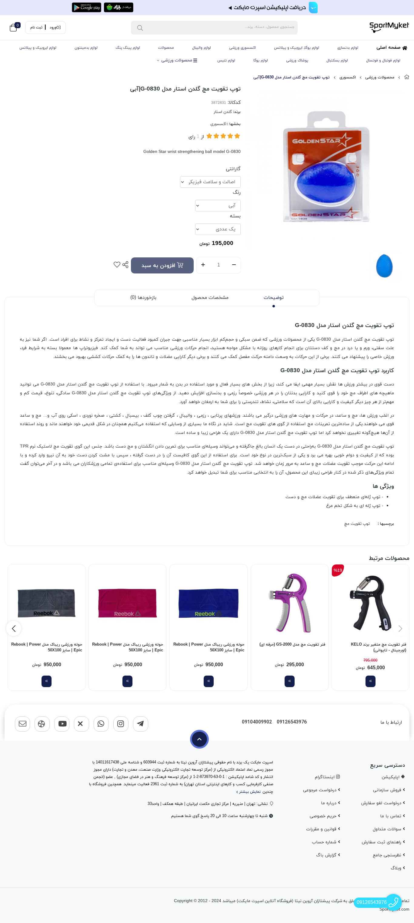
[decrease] (234, 265)
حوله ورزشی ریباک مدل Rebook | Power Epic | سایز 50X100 (208, 647)
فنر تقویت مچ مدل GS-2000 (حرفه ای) (292, 644)
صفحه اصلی (389, 48)
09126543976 (292, 722)
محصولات (166, 47)
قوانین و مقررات (322, 829)
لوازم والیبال (201, 47)
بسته (235, 216)
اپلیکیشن (391, 777)
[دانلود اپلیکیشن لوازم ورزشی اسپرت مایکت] (207, 7)
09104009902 (257, 722)
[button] (13, 628)
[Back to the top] (199, 739)
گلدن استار (223, 112)
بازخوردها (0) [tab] (143, 297)
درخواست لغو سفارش (382, 803)
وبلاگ (397, 868)
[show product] (370, 681)
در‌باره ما (329, 803)
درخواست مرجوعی (320, 790)
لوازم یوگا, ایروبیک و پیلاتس (296, 47)
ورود (53, 27)
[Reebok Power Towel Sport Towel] (208, 603)
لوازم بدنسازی (347, 47)
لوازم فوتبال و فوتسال (383, 60)
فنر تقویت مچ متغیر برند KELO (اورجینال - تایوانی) (378, 647)
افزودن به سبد (159, 266)
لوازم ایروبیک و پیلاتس (37, 47)
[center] (140, 27)
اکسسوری (347, 77)
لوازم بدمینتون (86, 47)
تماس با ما (391, 816)
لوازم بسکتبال (337, 60)
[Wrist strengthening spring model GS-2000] (289, 603)
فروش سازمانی (388, 790)
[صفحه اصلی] (406, 77)
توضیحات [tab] (274, 297)
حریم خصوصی (324, 816)
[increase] (202, 265)
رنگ (237, 192)
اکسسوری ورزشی (242, 47)
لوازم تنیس (226, 60)
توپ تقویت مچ (357, 524)
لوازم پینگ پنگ (128, 47)
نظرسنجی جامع (388, 855)
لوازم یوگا (260, 60)
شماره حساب (325, 842)
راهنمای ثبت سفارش (382, 842)
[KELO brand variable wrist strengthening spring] (370, 603)
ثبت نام (36, 27)
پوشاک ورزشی (297, 60)
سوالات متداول (388, 829)
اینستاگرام (325, 777)
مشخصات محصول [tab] (210, 297)
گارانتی (233, 169)
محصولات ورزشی (177, 60)
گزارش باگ (327, 855)
